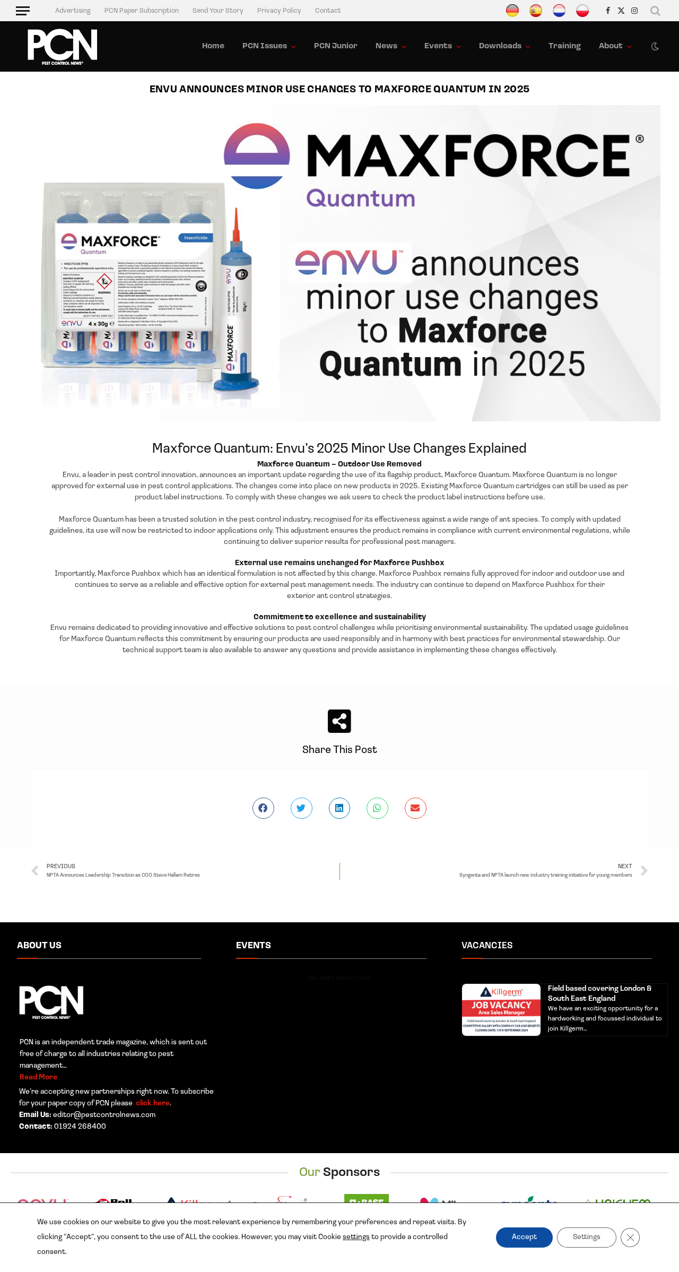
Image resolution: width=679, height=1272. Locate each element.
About (611, 46)
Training (565, 46)
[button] (263, 808)
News (386, 46)
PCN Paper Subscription (142, 10)
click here (152, 1103)
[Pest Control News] (62, 47)
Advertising (73, 10)
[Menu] (23, 10)
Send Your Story (218, 10)
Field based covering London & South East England (599, 994)
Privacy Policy (279, 10)
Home (213, 46)
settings (356, 1237)
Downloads (500, 46)
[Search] (655, 10)
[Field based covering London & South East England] (501, 1010)
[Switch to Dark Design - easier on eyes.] (654, 46)
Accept (524, 1237)
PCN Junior (336, 46)
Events (438, 46)
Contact (328, 10)
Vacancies (487, 945)
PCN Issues (264, 46)
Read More (38, 1077)
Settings (586, 1237)
